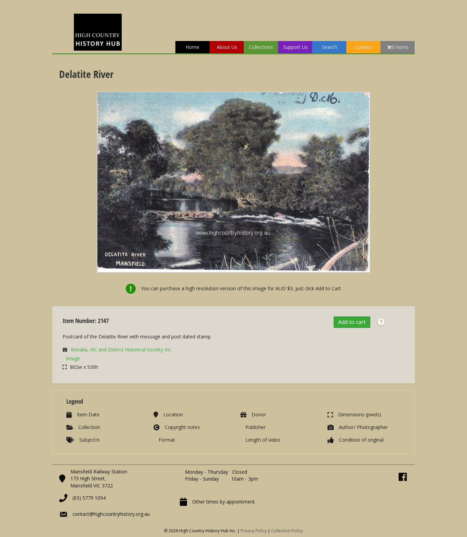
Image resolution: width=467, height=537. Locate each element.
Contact (363, 47)
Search (329, 47)
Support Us (295, 47)
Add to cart (352, 322)
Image (73, 358)
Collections (261, 47)
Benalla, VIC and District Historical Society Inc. (121, 349)
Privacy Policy (254, 531)
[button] (381, 322)
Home (192, 47)
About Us (227, 47)
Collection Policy (287, 531)
